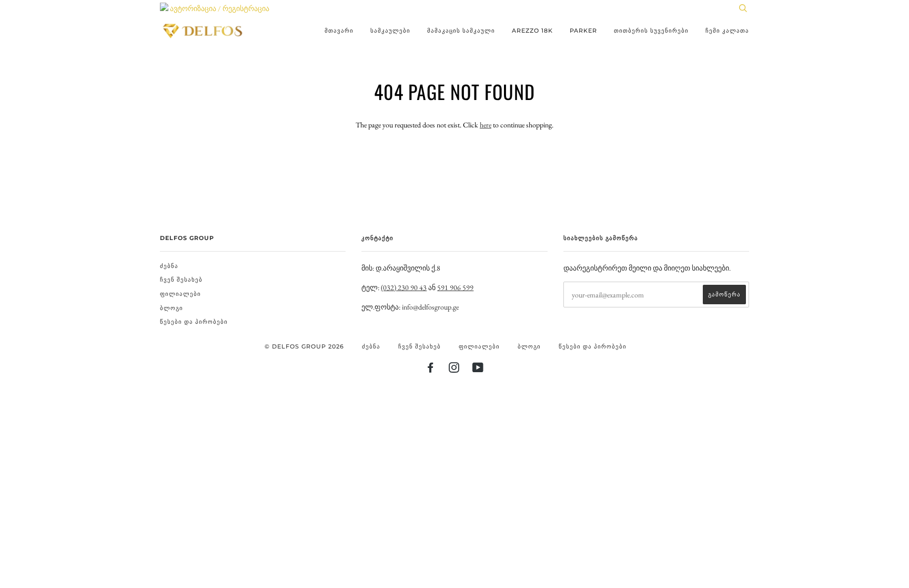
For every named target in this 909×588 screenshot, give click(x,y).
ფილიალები (180, 293)
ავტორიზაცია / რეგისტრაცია (218, 8)
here (485, 124)
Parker (583, 30)
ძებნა (169, 266)
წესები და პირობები (194, 321)
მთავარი (339, 30)
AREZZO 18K (532, 30)
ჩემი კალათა (727, 30)
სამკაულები (390, 30)
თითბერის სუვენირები (651, 30)
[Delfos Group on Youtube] (478, 369)
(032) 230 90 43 (404, 287)
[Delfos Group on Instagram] (454, 369)
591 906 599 (455, 287)
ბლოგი (171, 308)
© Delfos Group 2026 (304, 346)
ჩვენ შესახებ (181, 279)
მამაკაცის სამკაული (461, 30)
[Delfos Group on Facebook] (430, 369)
